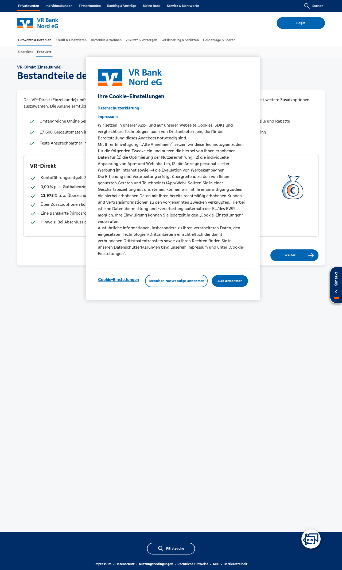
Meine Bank (152, 6)
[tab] (34, 40)
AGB (216, 564)
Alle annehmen (229, 281)
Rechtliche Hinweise (192, 564)
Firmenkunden (90, 6)
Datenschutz (125, 564)
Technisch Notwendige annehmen (176, 281)
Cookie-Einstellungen (118, 279)
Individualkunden (58, 6)
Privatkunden (28, 6)
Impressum (103, 564)
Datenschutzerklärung (118, 108)
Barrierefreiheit (235, 564)
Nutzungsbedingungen (156, 564)
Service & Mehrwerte (183, 6)
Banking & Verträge (122, 6)
